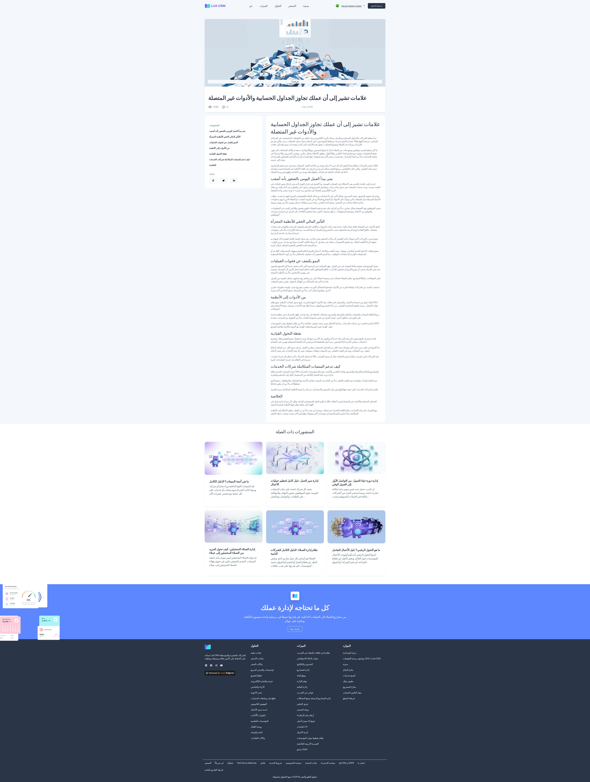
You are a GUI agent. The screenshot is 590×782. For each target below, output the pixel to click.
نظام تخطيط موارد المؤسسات (310, 738)
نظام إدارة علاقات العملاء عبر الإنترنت (313, 652)
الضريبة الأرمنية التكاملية (308, 743)
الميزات (263, 6)
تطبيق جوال (348, 681)
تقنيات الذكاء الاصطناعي (307, 658)
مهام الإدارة (302, 681)
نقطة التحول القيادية (218, 153)
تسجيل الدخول (376, 5)
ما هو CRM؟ (302, 749)
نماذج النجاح (348, 669)
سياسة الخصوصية (293, 762)
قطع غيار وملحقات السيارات (263, 698)
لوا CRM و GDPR (346, 762)
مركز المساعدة (349, 652)
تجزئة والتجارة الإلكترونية (262, 681)
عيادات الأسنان (257, 658)
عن (251, 6)
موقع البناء (301, 675)
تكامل (263, 762)
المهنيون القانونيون (259, 703)
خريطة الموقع (349, 698)
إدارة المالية (302, 686)
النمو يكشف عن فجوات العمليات (223, 142)
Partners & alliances (246, 762)
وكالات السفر (257, 664)
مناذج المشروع (349, 686)
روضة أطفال (256, 726)
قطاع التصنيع (256, 675)
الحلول (278, 6)
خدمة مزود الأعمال (259, 709)
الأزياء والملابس (258, 686)
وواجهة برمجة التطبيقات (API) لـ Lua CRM (362, 658)
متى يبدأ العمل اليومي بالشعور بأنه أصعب (227, 130)
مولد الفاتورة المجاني (352, 692)
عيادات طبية (256, 652)
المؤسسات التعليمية (259, 720)
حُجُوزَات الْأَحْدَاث (258, 715)
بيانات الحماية (311, 762)
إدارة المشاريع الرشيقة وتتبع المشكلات (314, 698)
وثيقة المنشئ (303, 709)
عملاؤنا (230, 762)
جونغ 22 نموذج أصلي (306, 720)
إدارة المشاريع (303, 669)
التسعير (292, 6)
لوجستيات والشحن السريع (262, 669)
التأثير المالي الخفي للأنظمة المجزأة (224, 136)
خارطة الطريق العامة (214, 769)
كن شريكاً (219, 762)
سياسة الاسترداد (328, 762)
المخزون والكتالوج (305, 664)
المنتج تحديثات (349, 675)
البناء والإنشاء (256, 732)
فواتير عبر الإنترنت (305, 692)
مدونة (306, 6)
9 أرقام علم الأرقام (305, 715)
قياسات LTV (302, 726)
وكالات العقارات (258, 738)
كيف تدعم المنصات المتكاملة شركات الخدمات (229, 159)
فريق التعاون (302, 703)
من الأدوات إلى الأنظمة (219, 148)
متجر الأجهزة (256, 692)
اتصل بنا (361, 762)
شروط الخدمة (275, 762)
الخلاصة (212, 165)
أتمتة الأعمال (302, 732)
